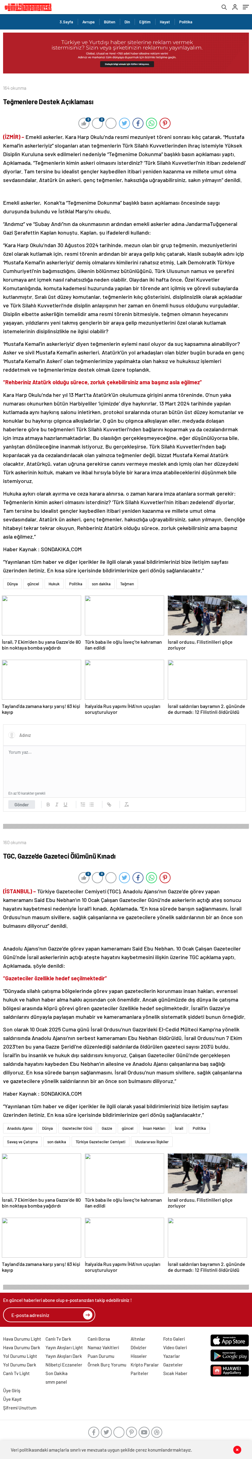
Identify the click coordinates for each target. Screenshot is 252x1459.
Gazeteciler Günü (77, 1128)
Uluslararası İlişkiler (152, 1141)
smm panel (56, 1382)
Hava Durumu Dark (21, 1347)
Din (127, 21)
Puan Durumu (101, 1356)
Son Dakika (56, 1373)
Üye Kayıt (12, 1399)
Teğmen (127, 583)
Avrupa (88, 21)
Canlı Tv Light (16, 1373)
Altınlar (138, 1339)
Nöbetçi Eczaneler (63, 1364)
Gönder (21, 804)
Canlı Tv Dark (58, 1339)
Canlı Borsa (99, 1339)
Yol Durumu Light (20, 1356)
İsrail (179, 1128)
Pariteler (139, 1373)
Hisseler (139, 1356)
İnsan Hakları (154, 1128)
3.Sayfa (66, 21)
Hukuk (54, 583)
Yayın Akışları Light (64, 1347)
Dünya (12, 583)
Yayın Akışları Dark (63, 1356)
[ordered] (83, 804)
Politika (185, 21)
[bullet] (91, 804)
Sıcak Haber (175, 1373)
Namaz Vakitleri (103, 1347)
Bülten (109, 21)
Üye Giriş (11, 1390)
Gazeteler (173, 1364)
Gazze (107, 1128)
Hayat (165, 21)
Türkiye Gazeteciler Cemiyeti (100, 1141)
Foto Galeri (174, 1339)
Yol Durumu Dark (19, 1364)
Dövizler (139, 1347)
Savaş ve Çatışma (22, 1141)
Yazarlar (171, 1356)
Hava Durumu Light (22, 1339)
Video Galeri (175, 1347)
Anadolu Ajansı (20, 1128)
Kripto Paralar (145, 1364)
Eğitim (145, 21)
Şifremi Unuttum (19, 1407)
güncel (33, 583)
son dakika (101, 583)
